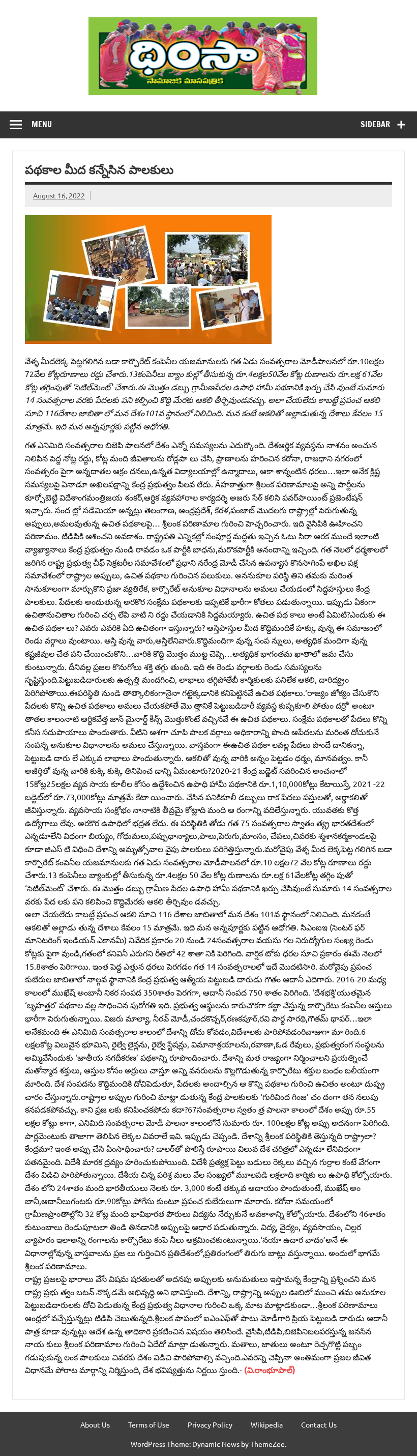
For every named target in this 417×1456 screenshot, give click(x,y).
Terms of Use (148, 1424)
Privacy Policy (210, 1424)
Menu (42, 124)
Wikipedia (267, 1424)
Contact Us (319, 1424)
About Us (95, 1424)
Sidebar (375, 124)
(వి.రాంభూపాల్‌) (269, 1369)
